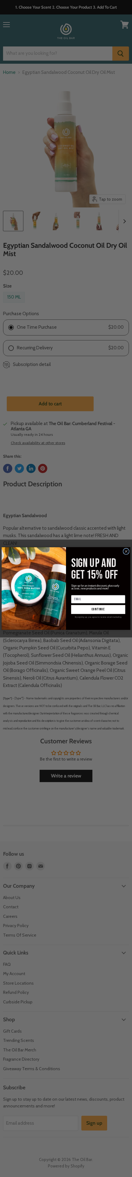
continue (98, 610)
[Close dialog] (126, 551)
